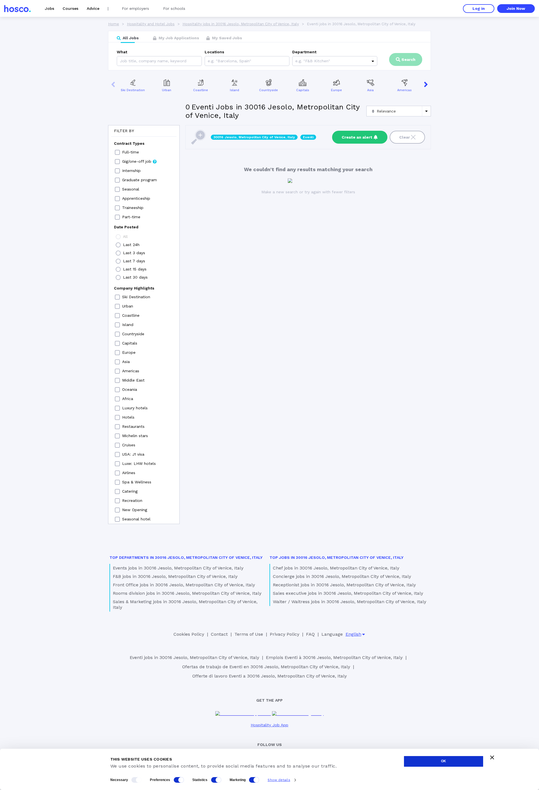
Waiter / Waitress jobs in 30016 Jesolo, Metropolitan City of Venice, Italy (349, 601)
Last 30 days (135, 277)
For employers (135, 8)
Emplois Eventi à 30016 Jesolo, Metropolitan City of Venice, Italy (334, 657)
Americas (404, 90)
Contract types (129, 143)
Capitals (302, 90)
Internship (131, 170)
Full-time (130, 152)
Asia (370, 90)
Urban (166, 90)
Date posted (126, 227)
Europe (336, 90)
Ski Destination (133, 90)
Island (234, 90)
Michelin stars (135, 435)
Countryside (268, 90)
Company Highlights (134, 288)
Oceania (129, 389)
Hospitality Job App (269, 725)
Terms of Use (248, 634)
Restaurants (133, 426)
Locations (214, 52)
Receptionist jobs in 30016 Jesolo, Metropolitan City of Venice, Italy (344, 584)
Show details (279, 780)
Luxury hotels (135, 408)
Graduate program (139, 180)
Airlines (128, 472)
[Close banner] (492, 757)
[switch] (179, 780)
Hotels (128, 417)
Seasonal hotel (136, 519)
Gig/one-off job (136, 161)
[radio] (118, 236)
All (125, 236)
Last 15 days (135, 269)
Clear (404, 137)
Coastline (200, 90)
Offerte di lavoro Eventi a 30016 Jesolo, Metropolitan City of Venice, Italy (269, 676)
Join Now (516, 8)
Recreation (132, 500)
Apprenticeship (136, 198)
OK (443, 761)
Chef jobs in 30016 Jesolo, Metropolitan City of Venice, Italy (336, 568)
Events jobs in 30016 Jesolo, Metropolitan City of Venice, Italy (178, 568)
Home (113, 24)
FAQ (310, 634)
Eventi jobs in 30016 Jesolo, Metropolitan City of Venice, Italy (194, 657)
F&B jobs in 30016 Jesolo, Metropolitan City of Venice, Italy (175, 576)
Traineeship (132, 207)
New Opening (134, 509)
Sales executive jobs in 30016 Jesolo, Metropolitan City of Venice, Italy (348, 593)
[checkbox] (117, 152)
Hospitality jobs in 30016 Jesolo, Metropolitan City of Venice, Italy (240, 24)
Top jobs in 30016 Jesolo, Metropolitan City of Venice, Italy (336, 557)
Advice (93, 8)
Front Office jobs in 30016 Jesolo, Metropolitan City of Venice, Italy (184, 584)
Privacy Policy (284, 634)
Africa (127, 398)
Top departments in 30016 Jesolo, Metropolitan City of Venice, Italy (185, 557)
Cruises (128, 445)
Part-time (131, 217)
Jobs (49, 8)
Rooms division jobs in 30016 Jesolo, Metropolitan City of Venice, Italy (187, 593)
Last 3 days (134, 253)
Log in (478, 8)
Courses (70, 8)
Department (304, 52)
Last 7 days (134, 261)
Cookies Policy (188, 634)
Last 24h (131, 244)
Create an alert (357, 137)
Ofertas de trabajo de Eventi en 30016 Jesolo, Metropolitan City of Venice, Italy (266, 666)
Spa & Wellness (136, 482)
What (122, 52)
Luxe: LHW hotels (139, 463)
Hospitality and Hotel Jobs (151, 24)
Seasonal (130, 189)
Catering (130, 491)
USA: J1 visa (133, 454)
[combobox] (208, 61)
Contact (219, 634)
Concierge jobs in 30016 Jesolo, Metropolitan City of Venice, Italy (342, 576)
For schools (174, 8)
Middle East (133, 380)
